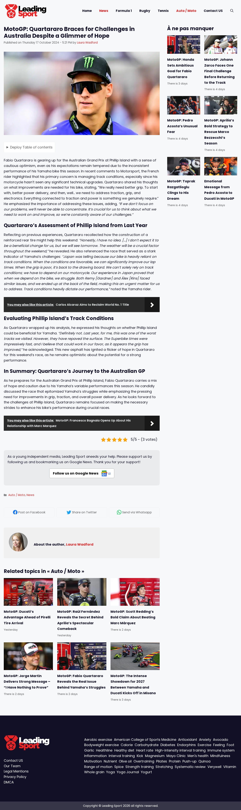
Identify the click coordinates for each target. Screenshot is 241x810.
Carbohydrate (147, 744)
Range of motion (98, 766)
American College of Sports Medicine (145, 739)
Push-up (189, 761)
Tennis (163, 10)
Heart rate (144, 750)
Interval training (122, 755)
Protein (175, 761)
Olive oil (125, 761)
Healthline (104, 750)
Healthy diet (124, 750)
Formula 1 (124, 10)
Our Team (12, 765)
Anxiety (205, 739)
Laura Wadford (79, 544)
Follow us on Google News (76, 473)
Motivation (93, 761)
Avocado (220, 739)
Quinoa (204, 761)
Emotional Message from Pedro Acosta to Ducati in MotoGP (219, 190)
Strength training (139, 766)
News (103, 10)
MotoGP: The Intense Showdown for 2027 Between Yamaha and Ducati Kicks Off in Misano (133, 684)
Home (87, 10)
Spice (119, 766)
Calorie (127, 744)
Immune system (221, 750)
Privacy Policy (15, 776)
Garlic (89, 750)
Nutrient (110, 761)
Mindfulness (220, 755)
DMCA (9, 782)
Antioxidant (187, 739)
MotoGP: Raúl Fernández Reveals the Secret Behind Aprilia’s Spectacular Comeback (80, 620)
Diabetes (167, 744)
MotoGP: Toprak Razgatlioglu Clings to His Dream (181, 190)
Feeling (219, 744)
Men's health (198, 755)
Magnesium (155, 755)
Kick (140, 755)
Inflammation (95, 755)
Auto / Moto (186, 10)
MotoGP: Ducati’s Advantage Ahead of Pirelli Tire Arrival (27, 617)
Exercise (204, 744)
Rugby (144, 10)
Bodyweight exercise (101, 744)
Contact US (213, 10)
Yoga (110, 772)
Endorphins (186, 744)
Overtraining (143, 761)
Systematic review (190, 766)
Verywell (214, 766)
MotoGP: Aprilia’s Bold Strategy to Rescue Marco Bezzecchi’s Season (219, 132)
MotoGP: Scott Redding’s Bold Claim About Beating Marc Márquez (133, 617)
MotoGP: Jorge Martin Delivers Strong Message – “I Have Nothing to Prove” (27, 682)
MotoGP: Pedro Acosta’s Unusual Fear (182, 126)
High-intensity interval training (180, 750)
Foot (230, 744)
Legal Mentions (16, 771)
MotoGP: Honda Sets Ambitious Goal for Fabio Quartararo (180, 68)
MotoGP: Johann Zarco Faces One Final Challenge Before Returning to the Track (219, 71)
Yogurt (146, 772)
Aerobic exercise (98, 739)
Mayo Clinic (176, 755)
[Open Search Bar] (232, 10)
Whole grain (94, 772)
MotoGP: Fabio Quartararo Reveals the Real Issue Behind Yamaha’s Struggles (81, 682)
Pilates (161, 761)
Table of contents (31, 147)
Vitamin (229, 766)
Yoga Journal (128, 772)
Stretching (164, 766)
